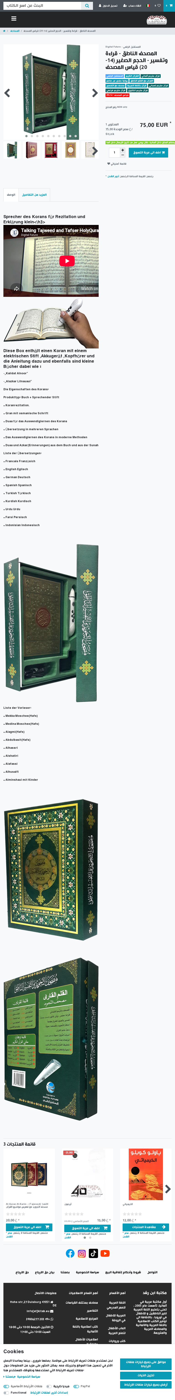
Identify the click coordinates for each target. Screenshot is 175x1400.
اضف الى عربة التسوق (147, 152)
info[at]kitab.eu (38, 1311)
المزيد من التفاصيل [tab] (34, 195)
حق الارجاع (22, 1272)
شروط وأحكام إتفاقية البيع (123, 1272)
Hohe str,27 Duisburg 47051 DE (33, 1303)
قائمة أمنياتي (118, 163)
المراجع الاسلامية (87, 1319)
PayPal (85, 1386)
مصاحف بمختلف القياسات (82, 1303)
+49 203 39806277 (38, 1319)
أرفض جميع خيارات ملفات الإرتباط (145, 1385)
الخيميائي (128, 1204)
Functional (18, 1393)
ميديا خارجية (61, 1386)
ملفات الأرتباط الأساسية (26, 1386)
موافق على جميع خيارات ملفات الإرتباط (146, 1364)
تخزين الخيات (146, 1375)
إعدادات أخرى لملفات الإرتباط (49, 1393)
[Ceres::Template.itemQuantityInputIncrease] (122, 150)
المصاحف (14, 31)
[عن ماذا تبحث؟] (87, 6)
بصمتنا (10, 1377)
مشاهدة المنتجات (144, 1227)
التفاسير (92, 1311)
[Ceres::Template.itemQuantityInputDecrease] (122, 155)
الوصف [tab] (11, 195)
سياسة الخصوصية (28, 1377)
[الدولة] (148, 5)
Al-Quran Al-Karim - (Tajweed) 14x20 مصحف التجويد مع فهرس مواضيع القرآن (27, 1205)
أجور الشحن (113, 176)
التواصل (152, 1272)
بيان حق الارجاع (44, 1272)
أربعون (67, 1204)
